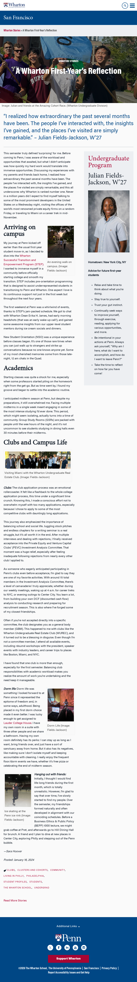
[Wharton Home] (14, 5)
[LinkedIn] (67, 948)
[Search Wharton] (125, 5)
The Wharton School (18, 888)
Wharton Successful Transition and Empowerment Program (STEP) (23, 260)
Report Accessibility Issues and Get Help (68, 972)
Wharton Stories (12, 30)
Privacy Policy (109, 968)
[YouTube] (75, 948)
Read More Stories (15, 900)
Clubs (11, 870)
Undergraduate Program (108, 162)
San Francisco (91, 968)
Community (57, 870)
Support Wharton (68, 958)
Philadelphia (35, 876)
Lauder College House (17, 723)
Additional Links (67, 926)
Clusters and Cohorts (32, 870)
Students (35, 882)
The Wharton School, (36, 968)
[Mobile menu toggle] (132, 6)
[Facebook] (59, 948)
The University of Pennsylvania (65, 968)
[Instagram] (84, 948)
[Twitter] (50, 948)
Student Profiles (15, 882)
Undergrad (41, 888)
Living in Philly (14, 876)
